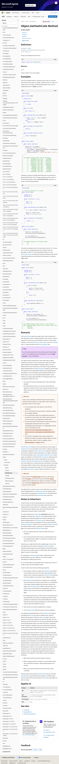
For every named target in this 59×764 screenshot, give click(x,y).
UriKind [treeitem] (5, 700)
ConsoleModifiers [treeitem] (7, 58)
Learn (22, 21)
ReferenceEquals (29, 442)
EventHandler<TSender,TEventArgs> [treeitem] (10, 146)
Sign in (55, 12)
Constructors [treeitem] (7, 462)
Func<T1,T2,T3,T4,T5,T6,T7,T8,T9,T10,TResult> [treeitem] (10, 206)
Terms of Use (4, 763)
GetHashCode (27, 336)
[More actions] (56, 21)
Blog (20, 761)
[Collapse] (18, 20)
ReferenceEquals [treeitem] (9, 481)
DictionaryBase (43, 344)
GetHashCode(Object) (27, 524)
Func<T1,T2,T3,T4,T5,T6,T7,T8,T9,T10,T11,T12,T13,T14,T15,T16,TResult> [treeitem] (10, 235)
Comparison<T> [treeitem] (6, 40)
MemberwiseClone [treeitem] (9, 478)
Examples (24, 34)
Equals (38, 442)
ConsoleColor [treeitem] (6, 51)
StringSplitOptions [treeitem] (7, 580)
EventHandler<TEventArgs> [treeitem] (9, 143)
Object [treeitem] (5, 459)
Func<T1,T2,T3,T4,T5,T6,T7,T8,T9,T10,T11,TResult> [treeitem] (10, 210)
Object (36, 514)
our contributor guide (29, 734)
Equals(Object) (25, 676)
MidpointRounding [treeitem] (7, 407)
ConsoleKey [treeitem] (5, 53)
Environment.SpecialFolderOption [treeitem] (8, 131)
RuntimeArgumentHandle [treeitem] (9, 538)
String (31, 615)
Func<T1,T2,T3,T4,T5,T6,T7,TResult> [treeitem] (10, 192)
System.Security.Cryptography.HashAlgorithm (38, 430)
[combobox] (10, 23)
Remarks (24, 36)
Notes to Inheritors (26, 38)
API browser (33, 21)
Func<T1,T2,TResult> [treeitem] (8, 176)
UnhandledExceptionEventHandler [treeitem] (10, 678)
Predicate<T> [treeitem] (6, 511)
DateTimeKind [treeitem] (6, 85)
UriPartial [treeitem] (5, 705)
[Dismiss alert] (56, 3)
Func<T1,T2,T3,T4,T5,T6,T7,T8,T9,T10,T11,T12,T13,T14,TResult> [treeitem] (10, 223)
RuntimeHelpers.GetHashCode (43, 455)
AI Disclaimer (4, 761)
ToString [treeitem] (7, 483)
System (29, 48)
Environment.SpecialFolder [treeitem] (9, 128)
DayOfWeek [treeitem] (5, 90)
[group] (39, 132)
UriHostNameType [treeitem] (7, 697)
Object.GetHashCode (40, 451)
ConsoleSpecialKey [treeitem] (7, 61)
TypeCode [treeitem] (5, 645)
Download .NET (52, 16)
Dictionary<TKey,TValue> (40, 342)
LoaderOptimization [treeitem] (7, 370)
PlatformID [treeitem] (5, 504)
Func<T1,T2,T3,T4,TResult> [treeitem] (9, 182)
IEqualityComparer (43, 493)
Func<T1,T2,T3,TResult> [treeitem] (8, 179)
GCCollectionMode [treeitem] (7, 242)
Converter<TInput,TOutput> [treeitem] (9, 74)
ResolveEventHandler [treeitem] (8, 535)
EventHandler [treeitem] (6, 140)
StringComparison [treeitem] (7, 575)
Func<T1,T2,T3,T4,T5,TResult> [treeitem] (10, 184)
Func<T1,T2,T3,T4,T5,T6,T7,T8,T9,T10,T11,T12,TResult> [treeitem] (10, 214)
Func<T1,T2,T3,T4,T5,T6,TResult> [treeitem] (10, 188)
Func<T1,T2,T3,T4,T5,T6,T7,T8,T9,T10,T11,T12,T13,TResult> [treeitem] (10, 219)
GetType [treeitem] (7, 475)
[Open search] (51, 12)
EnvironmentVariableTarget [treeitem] (9, 135)
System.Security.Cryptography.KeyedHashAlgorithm (40, 432)
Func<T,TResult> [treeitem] (7, 174)
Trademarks (12, 763)
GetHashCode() (39, 516)
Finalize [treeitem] (7, 470)
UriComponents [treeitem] (6, 687)
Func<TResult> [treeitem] (6, 171)
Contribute (27, 761)
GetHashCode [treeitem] (8, 473)
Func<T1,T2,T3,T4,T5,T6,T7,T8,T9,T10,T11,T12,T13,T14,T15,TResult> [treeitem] (10, 228)
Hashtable (55, 342)
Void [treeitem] (4, 743)
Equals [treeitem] (6, 467)
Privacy (33, 761)
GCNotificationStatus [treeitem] (8, 252)
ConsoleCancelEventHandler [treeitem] (9, 48)
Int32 (22, 70)
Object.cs (27, 51)
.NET (27, 21)
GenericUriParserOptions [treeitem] (9, 258)
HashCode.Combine (26, 254)
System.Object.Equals (34, 586)
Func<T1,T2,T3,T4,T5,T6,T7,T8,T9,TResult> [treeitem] (10, 201)
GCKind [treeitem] (4, 247)
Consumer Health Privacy (43, 761)
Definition (24, 32)
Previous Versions (13, 761)
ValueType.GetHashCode (38, 461)
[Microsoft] (3, 13)
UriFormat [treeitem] (5, 692)
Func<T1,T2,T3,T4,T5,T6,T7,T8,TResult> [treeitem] (10, 197)
